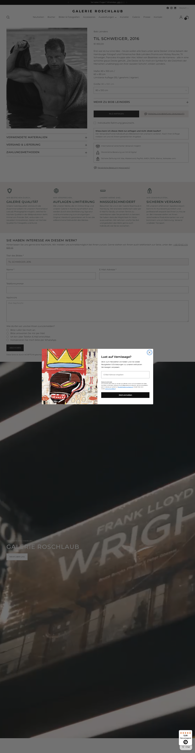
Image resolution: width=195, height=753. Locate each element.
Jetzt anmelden (125, 395)
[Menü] (190, 732)
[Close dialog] (149, 352)
